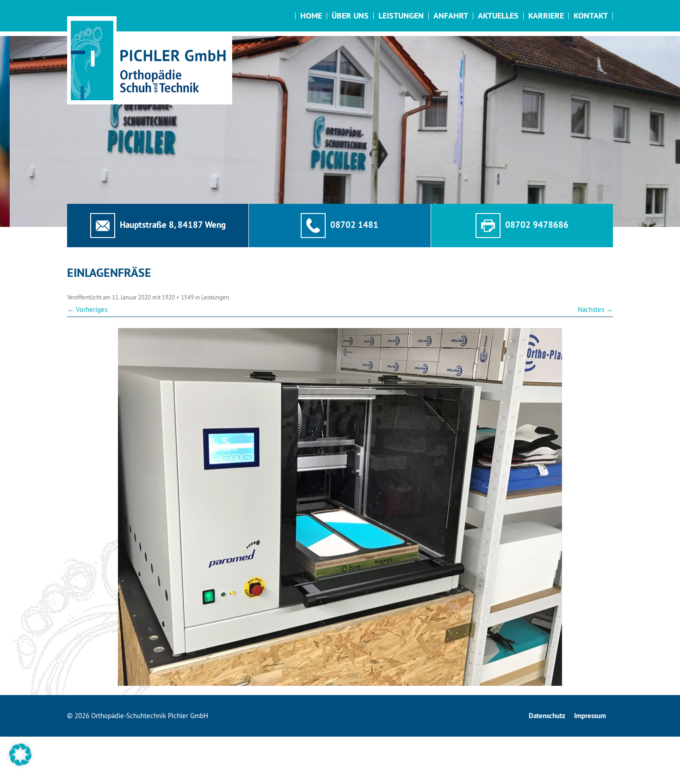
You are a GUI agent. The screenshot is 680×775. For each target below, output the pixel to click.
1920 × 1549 (178, 297)
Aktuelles (498, 15)
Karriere (546, 15)
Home (311, 15)
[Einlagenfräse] (340, 507)
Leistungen (401, 15)
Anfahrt (450, 15)
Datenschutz (547, 715)
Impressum (590, 715)
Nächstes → (595, 309)
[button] (20, 754)
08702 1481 (354, 225)
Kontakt (591, 15)
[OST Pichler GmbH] (149, 60)
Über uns (350, 15)
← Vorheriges (87, 309)
